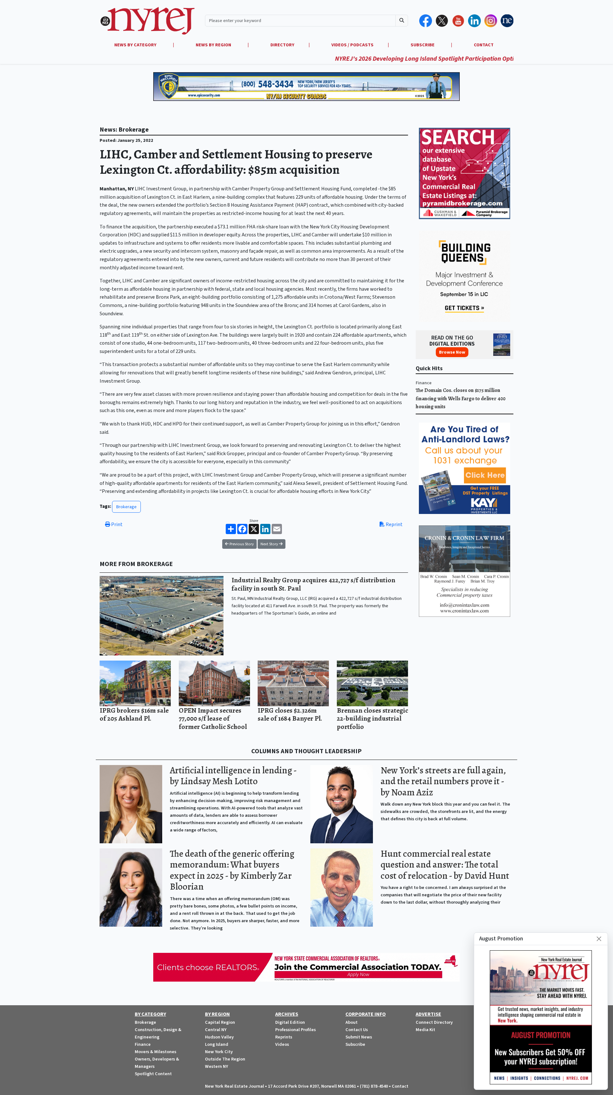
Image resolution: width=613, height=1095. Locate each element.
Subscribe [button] (423, 45)
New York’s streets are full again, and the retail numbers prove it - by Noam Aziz (443, 781)
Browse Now (452, 352)
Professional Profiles (295, 1029)
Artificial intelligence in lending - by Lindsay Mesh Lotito (233, 776)
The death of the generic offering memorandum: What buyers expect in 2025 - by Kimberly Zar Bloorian (232, 870)
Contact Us (356, 1029)
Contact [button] (484, 45)
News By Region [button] (214, 45)
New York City (219, 1051)
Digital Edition (290, 1022)
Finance (424, 382)
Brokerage (126, 506)
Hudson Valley (219, 1037)
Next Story (270, 544)
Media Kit (425, 1029)
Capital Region (220, 1022)
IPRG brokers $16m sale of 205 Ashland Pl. (134, 714)
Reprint (394, 524)
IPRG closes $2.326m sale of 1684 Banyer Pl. (290, 714)
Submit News (358, 1037)
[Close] (598, 938)
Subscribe (355, 1044)
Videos (282, 1044)
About (351, 1022)
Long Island (216, 1044)
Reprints (283, 1037)
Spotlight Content (153, 1073)
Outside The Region (225, 1059)
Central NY (215, 1029)
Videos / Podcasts (352, 45)
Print (116, 524)
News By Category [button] (135, 45)
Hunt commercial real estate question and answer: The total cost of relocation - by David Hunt (445, 864)
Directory (282, 45)
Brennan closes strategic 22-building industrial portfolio (372, 718)
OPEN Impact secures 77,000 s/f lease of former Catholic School (213, 718)
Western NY (216, 1066)
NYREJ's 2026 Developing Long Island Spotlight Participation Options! (382, 58)
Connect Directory (434, 1022)
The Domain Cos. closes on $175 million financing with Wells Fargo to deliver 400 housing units (460, 398)
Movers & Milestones (155, 1051)
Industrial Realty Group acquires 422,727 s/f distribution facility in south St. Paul (313, 584)
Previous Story (241, 544)
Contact (400, 1086)
